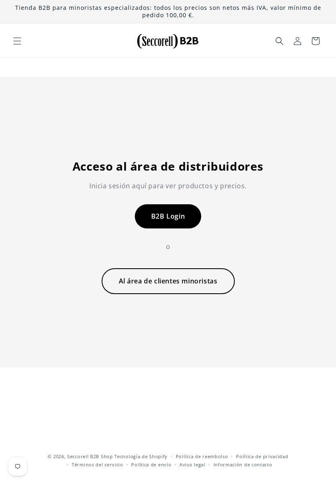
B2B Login (168, 216)
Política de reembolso (202, 456)
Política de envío (151, 464)
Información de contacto (242, 464)
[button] (17, 41)
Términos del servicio (97, 464)
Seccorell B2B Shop (90, 456)
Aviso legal (192, 464)
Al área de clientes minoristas (168, 280)
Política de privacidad (262, 456)
